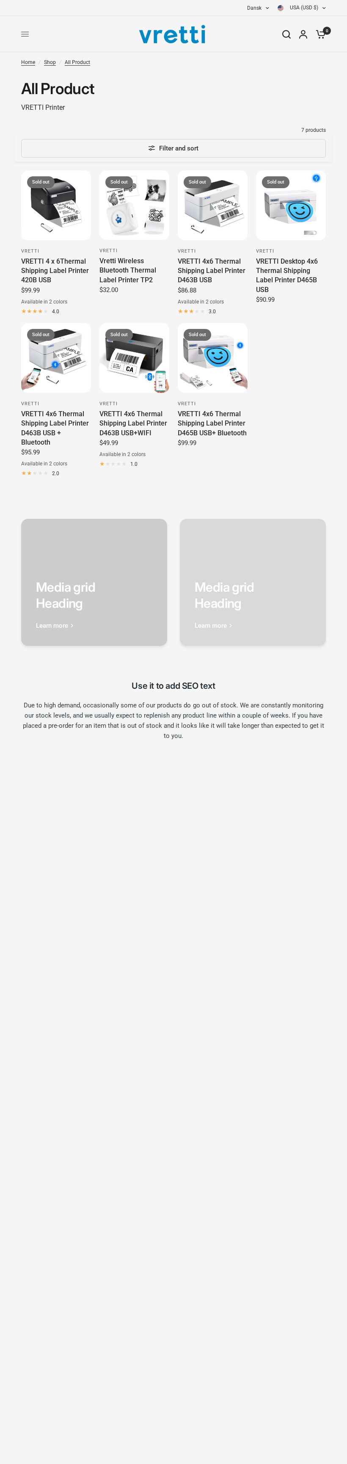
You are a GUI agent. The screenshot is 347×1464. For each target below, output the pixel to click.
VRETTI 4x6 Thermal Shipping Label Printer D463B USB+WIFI (133, 423)
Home (28, 62)
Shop (50, 62)
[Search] (286, 34)
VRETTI (30, 251)
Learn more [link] (52, 626)
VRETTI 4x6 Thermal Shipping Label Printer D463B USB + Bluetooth (55, 428)
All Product (77, 62)
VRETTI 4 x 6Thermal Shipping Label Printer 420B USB (55, 270)
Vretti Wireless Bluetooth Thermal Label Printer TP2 (127, 270)
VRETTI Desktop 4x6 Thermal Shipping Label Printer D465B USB (287, 275)
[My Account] (303, 34)
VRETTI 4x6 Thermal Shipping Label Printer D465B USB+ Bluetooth (212, 423)
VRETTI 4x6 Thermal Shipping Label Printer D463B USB (211, 270)
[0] (318, 34)
